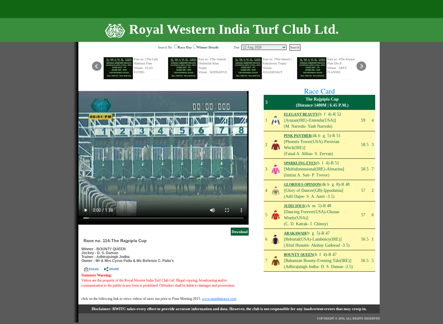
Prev (97, 66)
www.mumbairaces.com (219, 299)
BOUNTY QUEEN (298, 255)
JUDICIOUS (294, 206)
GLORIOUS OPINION (302, 184)
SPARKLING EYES (300, 163)
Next (361, 66)
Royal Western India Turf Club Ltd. (234, 29)
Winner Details (207, 47)
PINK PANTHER (297, 136)
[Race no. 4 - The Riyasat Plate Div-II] (312, 68)
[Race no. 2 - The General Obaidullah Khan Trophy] (183, 68)
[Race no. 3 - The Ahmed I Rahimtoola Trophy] (247, 68)
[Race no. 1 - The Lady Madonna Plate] (118, 68)
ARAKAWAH (295, 233)
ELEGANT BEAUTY (301, 114)
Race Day (185, 47)
